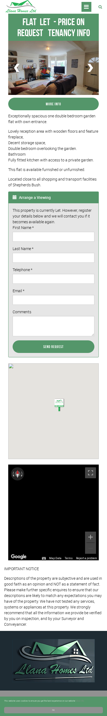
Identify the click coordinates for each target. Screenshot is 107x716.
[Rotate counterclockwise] (13, 473)
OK (53, 710)
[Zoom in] (90, 537)
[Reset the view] (17, 473)
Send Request (53, 346)
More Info (53, 104)
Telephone (22, 269)
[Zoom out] (90, 548)
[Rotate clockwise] (22, 473)
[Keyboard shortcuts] (44, 558)
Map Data (55, 558)
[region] (53, 512)
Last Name (23, 248)
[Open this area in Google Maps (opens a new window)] (19, 556)
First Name (23, 227)
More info (80, 700)
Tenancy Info (69, 32)
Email (18, 290)
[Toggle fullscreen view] (90, 472)
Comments (22, 311)
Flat (36, 21)
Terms (69, 558)
